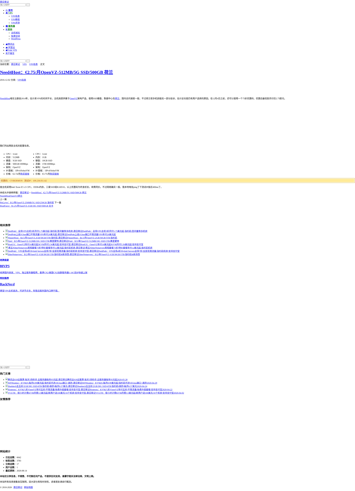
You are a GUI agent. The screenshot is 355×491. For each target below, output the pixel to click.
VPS (24, 64)
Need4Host (5, 98)
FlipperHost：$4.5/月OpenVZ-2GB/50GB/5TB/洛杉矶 (92, 238)
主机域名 (15, 33)
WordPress (16, 39)
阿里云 (10, 47)
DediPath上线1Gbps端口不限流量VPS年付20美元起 (91, 234)
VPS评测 (15, 23)
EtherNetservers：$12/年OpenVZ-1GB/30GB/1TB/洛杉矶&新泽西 (109, 254)
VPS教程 (15, 19)
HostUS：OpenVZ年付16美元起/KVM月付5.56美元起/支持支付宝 (111, 244)
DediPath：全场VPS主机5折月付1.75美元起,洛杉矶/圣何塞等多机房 (114, 231)
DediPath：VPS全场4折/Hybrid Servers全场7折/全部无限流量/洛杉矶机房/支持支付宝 (139, 251)
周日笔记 (4, 2)
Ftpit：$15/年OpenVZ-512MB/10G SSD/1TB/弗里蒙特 (93, 241)
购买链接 (24, 174)
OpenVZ (74, 98)
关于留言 (10, 53)
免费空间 (15, 36)
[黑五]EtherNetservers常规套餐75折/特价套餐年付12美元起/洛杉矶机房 (118, 248)
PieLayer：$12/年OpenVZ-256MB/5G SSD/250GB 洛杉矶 (27, 202)
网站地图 (28, 487)
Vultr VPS (11, 50)
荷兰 (117, 98)
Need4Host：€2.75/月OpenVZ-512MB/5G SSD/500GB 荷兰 (56, 72)
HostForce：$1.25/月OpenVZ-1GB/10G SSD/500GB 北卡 (26, 206)
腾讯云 (10, 44)
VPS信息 (15, 16)
